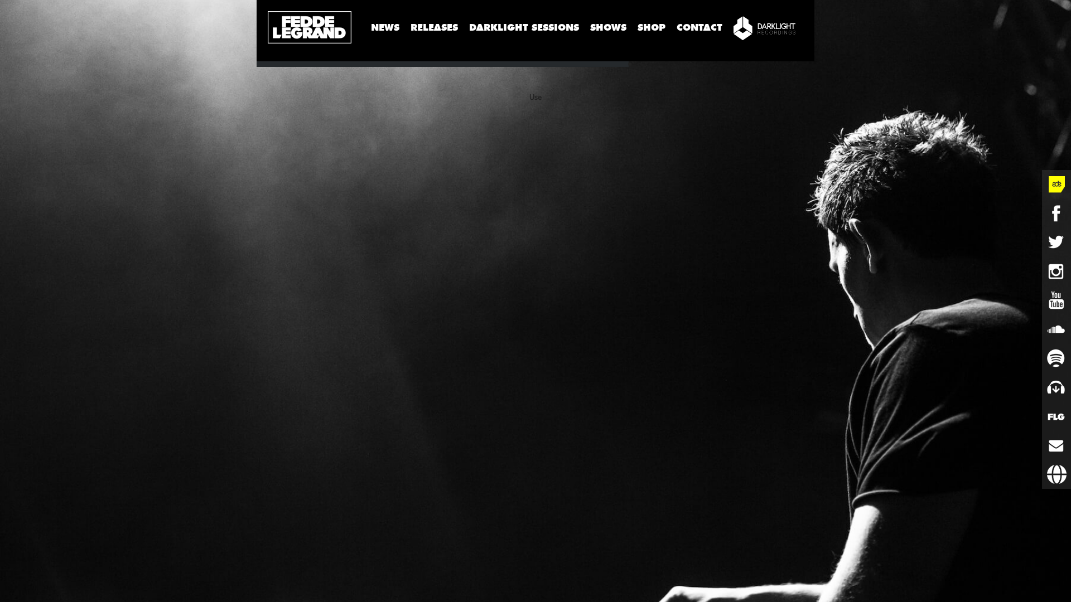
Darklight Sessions (524, 27)
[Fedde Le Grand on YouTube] (1056, 300)
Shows (608, 27)
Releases (434, 27)
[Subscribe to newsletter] (1056, 445)
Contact (699, 27)
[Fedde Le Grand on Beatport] (1056, 387)
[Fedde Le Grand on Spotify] (1056, 358)
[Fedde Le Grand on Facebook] (1056, 213)
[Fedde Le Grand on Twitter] (1056, 242)
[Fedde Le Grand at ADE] (1056, 184)
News (385, 27)
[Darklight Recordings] (764, 28)
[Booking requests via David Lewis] (1056, 474)
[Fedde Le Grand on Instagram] (1056, 271)
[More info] (1056, 416)
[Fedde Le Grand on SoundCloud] (1056, 329)
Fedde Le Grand (309, 27)
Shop (651, 27)
